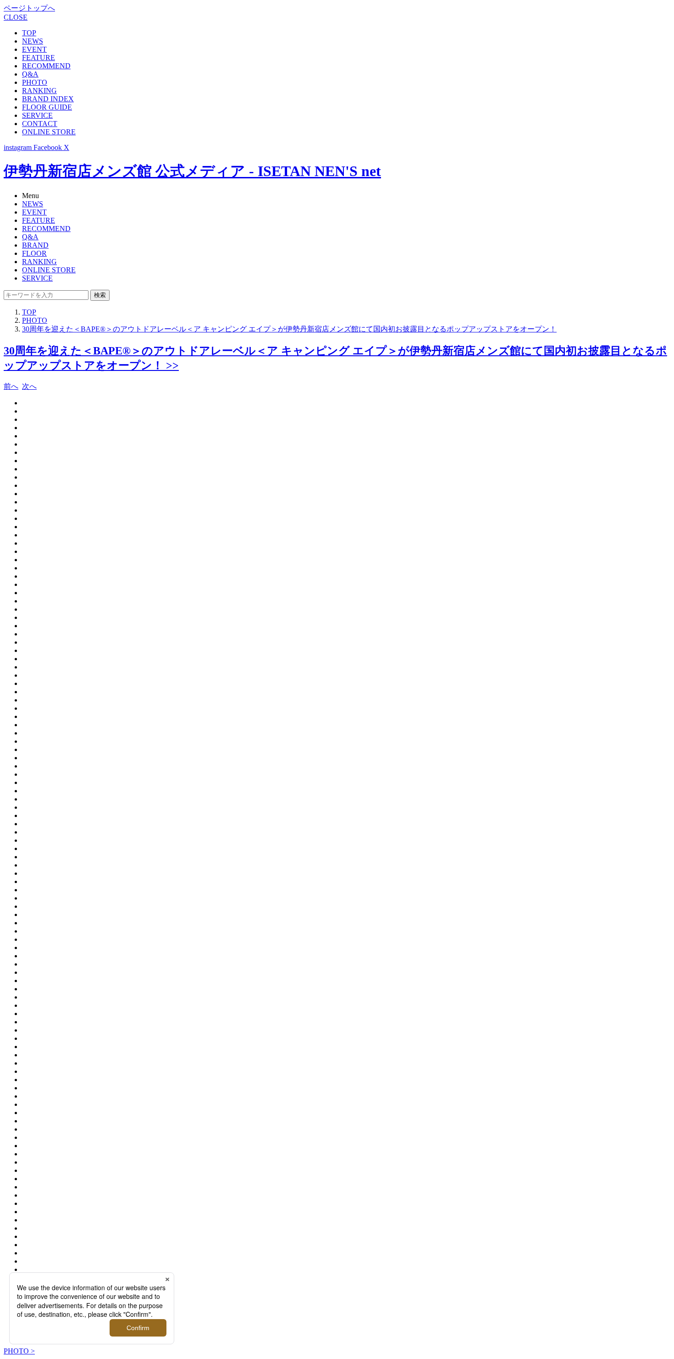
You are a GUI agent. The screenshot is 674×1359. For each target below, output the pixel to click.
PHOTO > (19, 1351)
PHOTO (34, 82)
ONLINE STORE (49, 132)
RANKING (39, 90)
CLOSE (16, 17)
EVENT (34, 49)
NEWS (32, 41)
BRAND (35, 245)
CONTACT (39, 123)
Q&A (30, 74)
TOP (29, 33)
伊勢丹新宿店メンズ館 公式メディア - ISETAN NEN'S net (192, 171)
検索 (100, 295)
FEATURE (38, 57)
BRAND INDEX (48, 99)
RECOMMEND (46, 66)
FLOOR (34, 253)
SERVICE (37, 115)
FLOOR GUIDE (47, 107)
